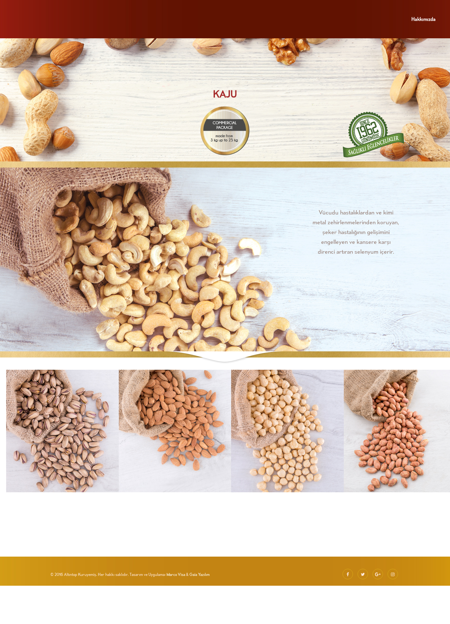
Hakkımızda (423, 19)
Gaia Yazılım (199, 574)
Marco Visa (176, 574)
